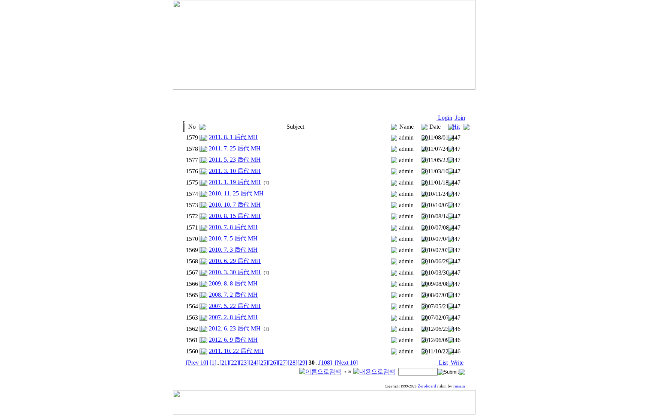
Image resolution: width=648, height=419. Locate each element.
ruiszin (459, 386)
